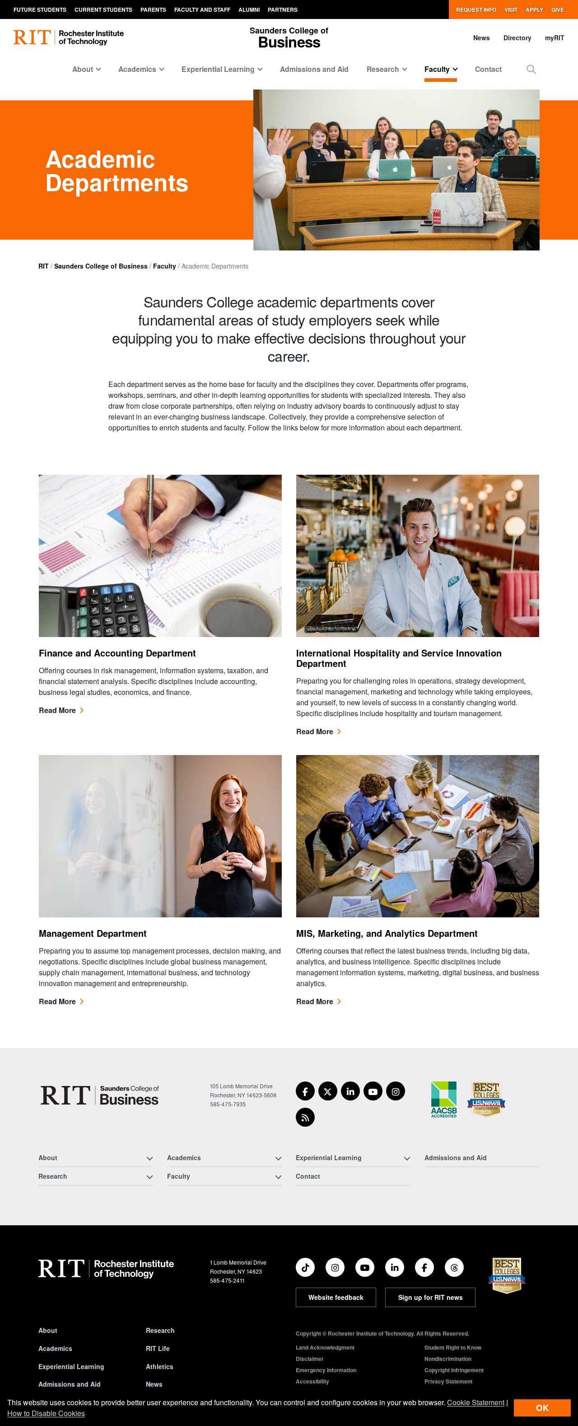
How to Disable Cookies (46, 1413)
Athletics (159, 1366)
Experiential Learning (71, 1366)
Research (160, 1330)
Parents (153, 9)
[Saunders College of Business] (101, 1095)
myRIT (554, 37)
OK (542, 1408)
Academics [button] (137, 69)
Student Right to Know (452, 1347)
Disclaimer (310, 1359)
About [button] (82, 69)
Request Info (476, 9)
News (481, 37)
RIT (43, 265)
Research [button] (383, 69)
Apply (534, 9)
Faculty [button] (437, 69)
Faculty (164, 265)
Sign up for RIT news (430, 1297)
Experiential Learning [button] (218, 69)
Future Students (40, 9)
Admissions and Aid (314, 69)
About (47, 1330)
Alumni (249, 9)
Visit (510, 9)
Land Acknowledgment (325, 1347)
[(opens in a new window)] (305, 1090)
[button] (531, 69)
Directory (517, 37)
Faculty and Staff (202, 9)
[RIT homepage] (69, 38)
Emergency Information (326, 1370)
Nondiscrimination (447, 1359)
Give (557, 9)
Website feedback (336, 1297)
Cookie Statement (475, 1402)
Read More (57, 710)
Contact (488, 69)
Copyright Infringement (454, 1370)
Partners (283, 9)
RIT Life (158, 1348)
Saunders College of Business (101, 265)
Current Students (103, 9)
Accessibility (312, 1381)
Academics (55, 1348)
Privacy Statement (448, 1381)
